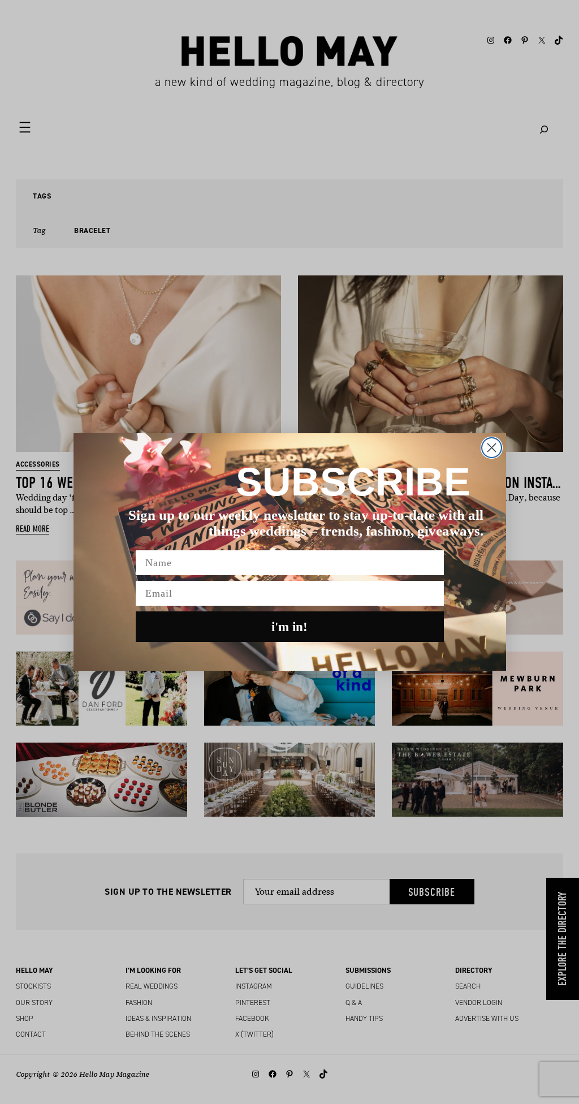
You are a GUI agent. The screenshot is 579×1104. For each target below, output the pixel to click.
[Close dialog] (492, 448)
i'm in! (289, 627)
